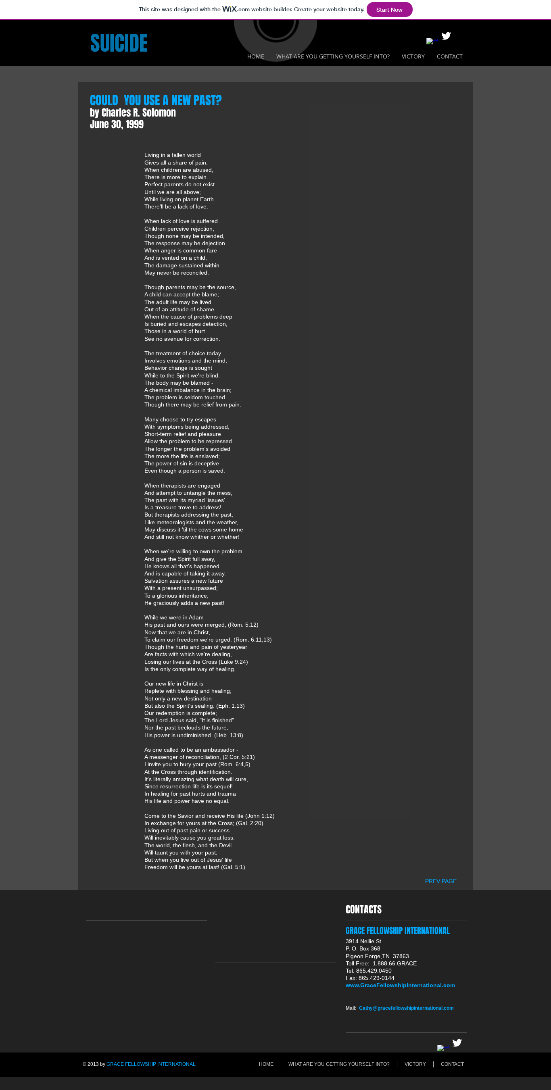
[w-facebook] (432, 43)
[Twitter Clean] (446, 36)
